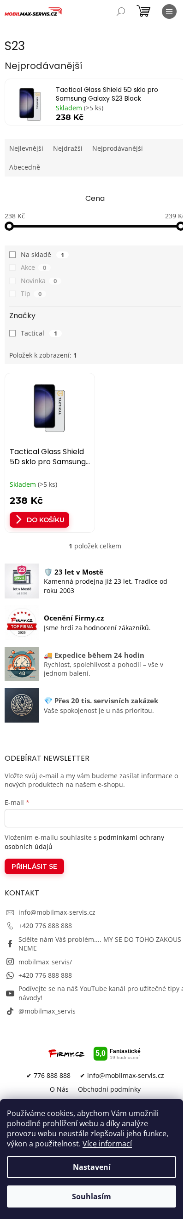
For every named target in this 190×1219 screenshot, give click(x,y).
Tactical (39, 333)
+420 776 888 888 (45, 925)
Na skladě (42, 254)
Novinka (39, 280)
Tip (31, 293)
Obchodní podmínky (109, 1089)
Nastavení (92, 1167)
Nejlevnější (26, 148)
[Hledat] (121, 11)
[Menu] (169, 11)
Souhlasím (91, 1196)
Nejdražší (68, 148)
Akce (33, 267)
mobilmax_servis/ (45, 961)
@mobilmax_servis (47, 1011)
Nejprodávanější (117, 148)
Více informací (107, 1144)
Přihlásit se (34, 866)
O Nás (59, 1089)
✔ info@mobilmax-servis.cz (122, 1075)
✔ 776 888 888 (48, 1075)
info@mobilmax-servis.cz (56, 912)
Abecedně (24, 167)
